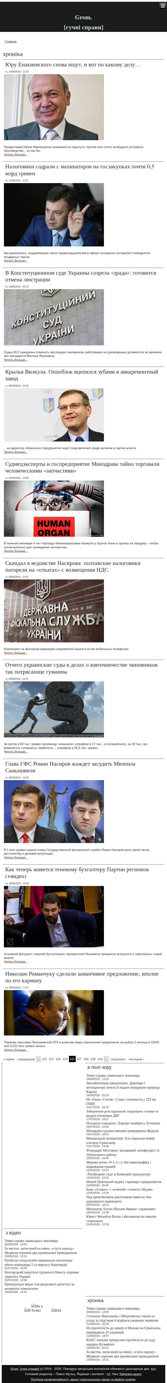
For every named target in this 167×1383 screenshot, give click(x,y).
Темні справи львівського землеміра (113, 1075)
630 (100, 1059)
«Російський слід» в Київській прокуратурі (118, 1174)
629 (93, 1059)
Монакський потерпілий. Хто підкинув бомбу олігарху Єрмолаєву (120, 1140)
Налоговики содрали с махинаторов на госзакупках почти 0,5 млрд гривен (79, 169)
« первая (8, 1059)
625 (65, 1059)
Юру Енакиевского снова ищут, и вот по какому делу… (73, 64)
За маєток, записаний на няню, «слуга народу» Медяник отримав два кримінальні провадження (41, 1250)
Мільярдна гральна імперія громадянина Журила (122, 1130)
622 (44, 1059)
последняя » (136, 1059)
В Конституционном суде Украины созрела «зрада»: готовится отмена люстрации (80, 276)
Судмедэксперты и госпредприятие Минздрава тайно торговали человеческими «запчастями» (82, 467)
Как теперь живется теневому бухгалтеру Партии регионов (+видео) (77, 872)
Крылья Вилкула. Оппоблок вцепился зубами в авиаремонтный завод (81, 375)
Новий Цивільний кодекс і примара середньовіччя (123, 1181)
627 (79, 1059)
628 (86, 1059)
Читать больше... (16, 154)
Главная (11, 41)
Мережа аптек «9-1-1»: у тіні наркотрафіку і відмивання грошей (118, 1164)
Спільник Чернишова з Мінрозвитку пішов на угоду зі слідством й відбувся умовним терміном (122, 1318)
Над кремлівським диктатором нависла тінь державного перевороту (118, 1198)
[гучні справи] (29, 1368)
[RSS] (56, 1310)
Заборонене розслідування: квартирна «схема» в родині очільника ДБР (122, 1113)
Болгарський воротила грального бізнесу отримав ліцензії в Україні (42, 1274)
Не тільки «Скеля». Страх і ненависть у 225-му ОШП (121, 1101)
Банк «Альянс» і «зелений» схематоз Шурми (119, 1189)
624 (58, 1059)
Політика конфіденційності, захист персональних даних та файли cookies (83, 1379)
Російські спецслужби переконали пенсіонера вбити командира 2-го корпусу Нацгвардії (38, 1262)
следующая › (118, 1059)
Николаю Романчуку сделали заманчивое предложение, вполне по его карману (82, 977)
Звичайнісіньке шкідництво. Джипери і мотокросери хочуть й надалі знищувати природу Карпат (123, 1087)
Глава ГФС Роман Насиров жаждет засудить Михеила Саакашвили (70, 767)
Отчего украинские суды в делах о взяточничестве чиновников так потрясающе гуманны (81, 668)
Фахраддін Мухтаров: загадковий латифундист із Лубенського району (122, 1152)
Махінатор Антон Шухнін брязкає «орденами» (121, 1208)
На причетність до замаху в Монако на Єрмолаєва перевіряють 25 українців (123, 1330)
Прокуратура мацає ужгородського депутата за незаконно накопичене (39, 1286)
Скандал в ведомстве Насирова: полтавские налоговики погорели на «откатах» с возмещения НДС (72, 566)
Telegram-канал (130, 1374)
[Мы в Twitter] (41, 1310)
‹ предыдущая (26, 1059)
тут (153, 1368)
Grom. (83, 17)
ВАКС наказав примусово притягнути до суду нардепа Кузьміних (120, 1341)
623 (51, 1059)
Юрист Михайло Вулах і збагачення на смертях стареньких (121, 1218)
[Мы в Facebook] (27, 1310)
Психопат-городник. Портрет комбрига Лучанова (123, 1123)
